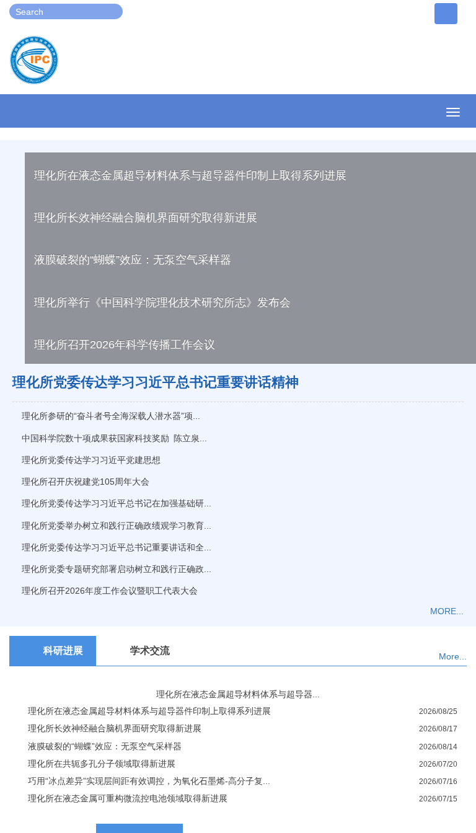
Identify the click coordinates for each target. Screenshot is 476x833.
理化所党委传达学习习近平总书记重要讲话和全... (116, 547)
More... (453, 656)
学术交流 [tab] (150, 650)
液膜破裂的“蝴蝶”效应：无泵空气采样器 (132, 259)
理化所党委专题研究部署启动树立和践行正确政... (116, 569)
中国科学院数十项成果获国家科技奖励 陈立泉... (114, 438)
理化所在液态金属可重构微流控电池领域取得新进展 (127, 798)
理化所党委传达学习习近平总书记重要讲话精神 (155, 382)
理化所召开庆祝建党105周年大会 (85, 482)
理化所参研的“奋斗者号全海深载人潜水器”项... (111, 416)
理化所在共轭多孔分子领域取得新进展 (101, 764)
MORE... (447, 611)
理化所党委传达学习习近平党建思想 (91, 460)
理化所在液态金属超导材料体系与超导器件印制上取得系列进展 (190, 175)
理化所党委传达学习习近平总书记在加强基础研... (116, 503)
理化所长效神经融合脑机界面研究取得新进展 (145, 217)
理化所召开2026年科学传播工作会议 (124, 344)
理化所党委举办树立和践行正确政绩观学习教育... (116, 526)
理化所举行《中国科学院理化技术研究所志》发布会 (162, 302)
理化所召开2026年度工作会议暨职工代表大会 (110, 591)
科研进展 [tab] (63, 650)
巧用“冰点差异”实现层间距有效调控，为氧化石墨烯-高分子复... (149, 781)
